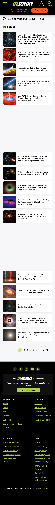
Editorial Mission (11, 442)
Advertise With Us (43, 416)
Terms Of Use (40, 442)
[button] (49, 2)
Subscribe (7, 420)
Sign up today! (28, 390)
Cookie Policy (41, 446)
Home (5, 403)
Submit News (41, 411)
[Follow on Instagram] (26, 369)
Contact (38, 403)
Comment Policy (10, 450)
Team (5, 407)
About (5, 411)
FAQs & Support (42, 420)
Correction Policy (11, 446)
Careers (6, 416)
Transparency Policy (12, 454)
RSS (46, 488)
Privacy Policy (41, 450)
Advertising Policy (43, 454)
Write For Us (40, 407)
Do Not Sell (40, 473)
